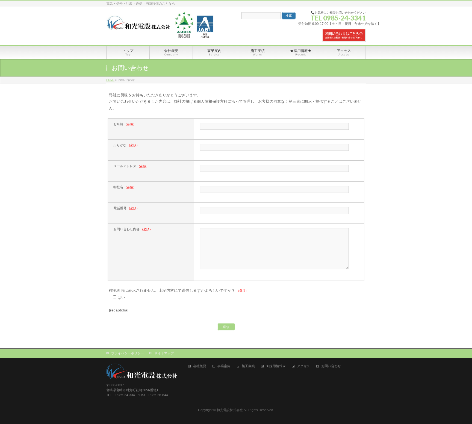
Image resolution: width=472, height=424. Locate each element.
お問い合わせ (331, 366)
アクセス (303, 366)
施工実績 (248, 366)
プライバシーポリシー (127, 353)
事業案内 (224, 366)
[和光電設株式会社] (160, 16)
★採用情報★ (276, 366)
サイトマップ (164, 353)
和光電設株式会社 (230, 410)
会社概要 (199, 366)
